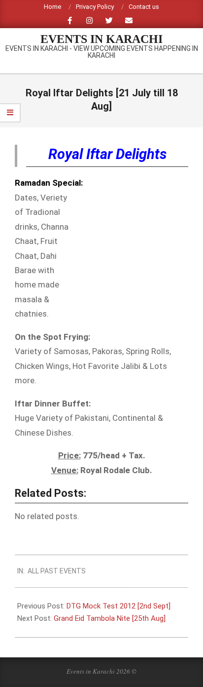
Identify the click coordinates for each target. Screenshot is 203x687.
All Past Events (57, 571)
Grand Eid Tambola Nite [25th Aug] (110, 618)
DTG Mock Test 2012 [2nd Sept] (118, 606)
